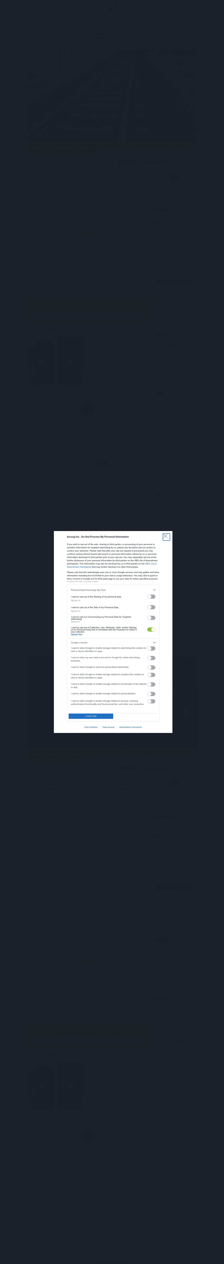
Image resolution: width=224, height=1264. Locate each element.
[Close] (142, 614)
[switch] (151, 648)
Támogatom (118, 641)
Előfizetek (135, 641)
